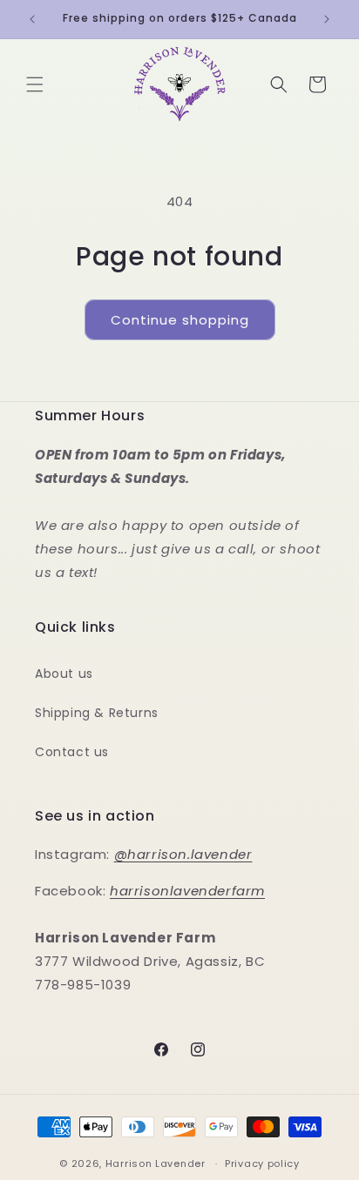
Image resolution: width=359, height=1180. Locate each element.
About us (64, 673)
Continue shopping (180, 320)
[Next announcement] (327, 19)
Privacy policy (262, 1163)
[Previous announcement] (32, 19)
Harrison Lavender (155, 1163)
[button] (35, 84)
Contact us (72, 752)
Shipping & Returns (97, 712)
